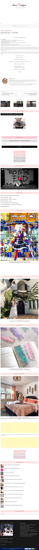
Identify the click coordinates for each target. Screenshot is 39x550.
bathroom (13, 417)
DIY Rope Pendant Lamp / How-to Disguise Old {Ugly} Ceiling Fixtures (14, 483)
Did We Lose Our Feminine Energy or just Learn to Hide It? (10, 195)
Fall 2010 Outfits (16, 103)
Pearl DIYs (22, 368)
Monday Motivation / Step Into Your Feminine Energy (12, 468)
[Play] (1, 188)
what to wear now (16, 104)
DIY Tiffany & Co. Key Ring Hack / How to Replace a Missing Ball (19, 369)
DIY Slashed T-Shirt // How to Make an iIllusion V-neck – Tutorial (13, 486)
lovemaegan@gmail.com (5, 540)
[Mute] (36, 188)
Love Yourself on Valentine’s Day (9, 472)
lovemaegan (23, 523)
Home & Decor (21, 417)
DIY (7, 271)
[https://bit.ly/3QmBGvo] (22, 114)
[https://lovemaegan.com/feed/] (2, 114)
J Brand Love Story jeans (4, 42)
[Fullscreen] (37, 188)
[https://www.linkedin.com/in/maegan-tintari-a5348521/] (20, 114)
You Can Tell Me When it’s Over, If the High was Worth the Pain (11, 204)
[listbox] (19, 243)
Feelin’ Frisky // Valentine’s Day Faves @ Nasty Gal (11, 475)
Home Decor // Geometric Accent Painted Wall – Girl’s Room (13, 497)
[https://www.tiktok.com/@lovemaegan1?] (6, 114)
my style (2, 30)
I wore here (9, 44)
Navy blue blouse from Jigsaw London (6, 41)
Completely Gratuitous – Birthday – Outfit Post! (8, 199)
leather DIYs (30, 271)
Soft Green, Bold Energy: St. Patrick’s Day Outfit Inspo (9, 202)
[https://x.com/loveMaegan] (18, 114)
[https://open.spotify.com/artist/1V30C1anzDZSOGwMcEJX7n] (15, 114)
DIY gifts (18, 368)
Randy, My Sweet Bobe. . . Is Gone (24, 528)
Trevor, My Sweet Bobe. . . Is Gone (6, 197)
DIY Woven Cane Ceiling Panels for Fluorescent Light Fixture (13, 479)
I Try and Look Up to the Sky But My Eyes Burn (19, 321)
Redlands (26, 417)
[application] (19, 178)
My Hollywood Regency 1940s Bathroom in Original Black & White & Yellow (19, 418)
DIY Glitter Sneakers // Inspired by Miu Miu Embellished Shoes (13, 505)
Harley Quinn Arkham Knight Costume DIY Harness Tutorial (19, 272)
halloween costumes (18, 271)
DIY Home (16, 417)
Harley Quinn (25, 271)
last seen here (23, 42)
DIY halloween (11, 271)
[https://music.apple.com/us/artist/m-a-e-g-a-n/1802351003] (13, 114)
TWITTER (19, 69)
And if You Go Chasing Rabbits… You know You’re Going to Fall (28, 534)
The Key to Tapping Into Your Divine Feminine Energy (12, 464)
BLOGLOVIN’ (23, 69)
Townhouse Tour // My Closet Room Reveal (10, 501)
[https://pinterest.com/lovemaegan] (8, 114)
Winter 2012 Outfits (8, 30)
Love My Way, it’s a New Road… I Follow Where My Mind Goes (28, 533)
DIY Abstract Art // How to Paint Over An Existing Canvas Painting (14, 490)
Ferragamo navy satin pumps (5, 45)
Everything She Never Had (5, 206)
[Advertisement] (19, 14)
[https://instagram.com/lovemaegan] (4, 114)
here (15, 41)
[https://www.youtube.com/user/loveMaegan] (11, 114)
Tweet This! (19, 71)
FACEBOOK (15, 69)
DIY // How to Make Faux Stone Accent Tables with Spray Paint (13, 494)
